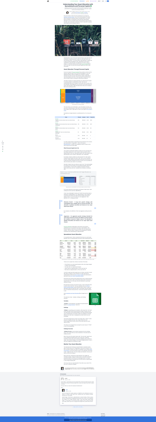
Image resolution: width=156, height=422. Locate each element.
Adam (74, 11)
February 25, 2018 (67, 379)
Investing (81, 12)
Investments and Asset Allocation (72, 293)
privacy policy (79, 418)
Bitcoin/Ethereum (67, 144)
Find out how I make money (84, 13)
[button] (75, 1)
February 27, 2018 (68, 391)
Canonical (78, 12)
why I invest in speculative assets (76, 276)
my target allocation (71, 304)
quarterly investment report (69, 17)
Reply (62, 387)
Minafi (48, 413)
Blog (76, 12)
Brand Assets (103, 416)
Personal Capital (84, 63)
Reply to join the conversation (78, 406)
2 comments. (86, 12)
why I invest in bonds (79, 274)
